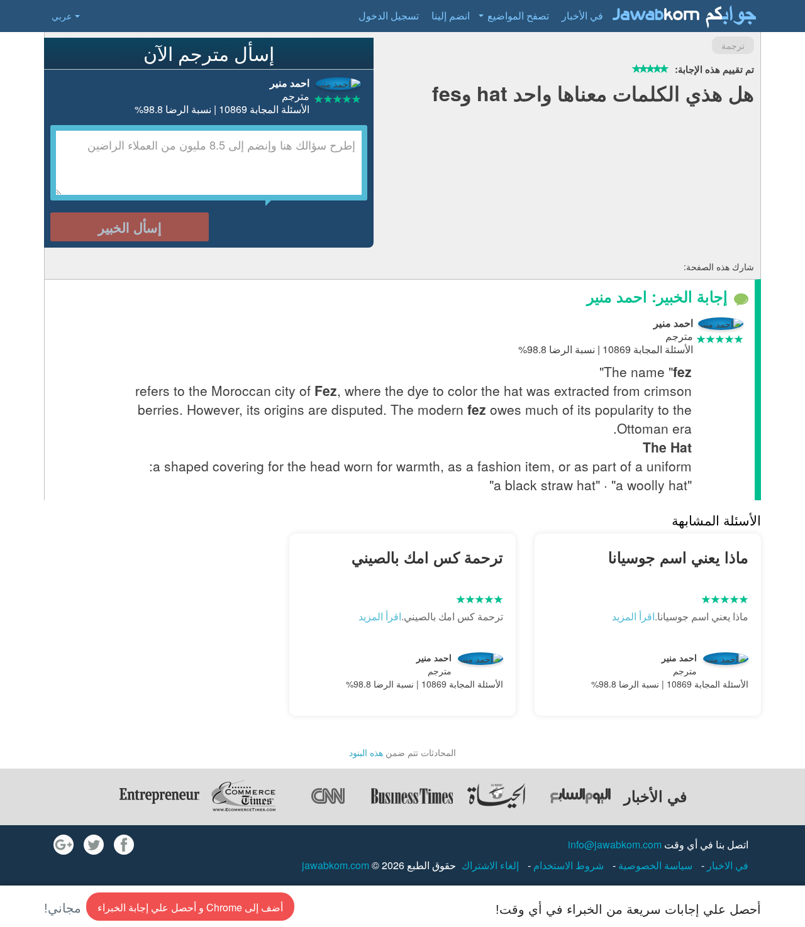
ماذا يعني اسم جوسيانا (678, 557)
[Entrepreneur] (159, 795)
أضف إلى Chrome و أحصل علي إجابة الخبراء (190, 907)
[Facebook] (124, 845)
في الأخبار (582, 15)
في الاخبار (726, 865)
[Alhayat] (496, 795)
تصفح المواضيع (518, 15)
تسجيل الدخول (388, 15)
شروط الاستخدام (567, 865)
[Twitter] (94, 845)
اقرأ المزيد (633, 616)
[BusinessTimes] (412, 795)
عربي (62, 15)
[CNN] (328, 795)
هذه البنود (366, 752)
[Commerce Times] (243, 795)
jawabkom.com (335, 865)
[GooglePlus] (63, 845)
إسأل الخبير (130, 226)
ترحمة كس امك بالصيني (427, 557)
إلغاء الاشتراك (490, 865)
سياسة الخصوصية (654, 865)
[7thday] (580, 795)
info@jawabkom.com (615, 844)
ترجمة (733, 45)
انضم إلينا (450, 15)
